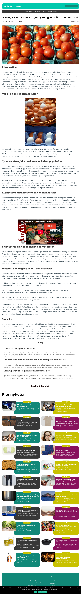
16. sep (66, 522)
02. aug (27, 402)
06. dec (66, 476)
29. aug (66, 538)
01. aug (66, 553)
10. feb (27, 461)
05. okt (66, 507)
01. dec (27, 492)
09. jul (66, 402)
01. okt (27, 522)
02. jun (27, 417)
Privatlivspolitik (43, 591)
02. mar (66, 446)
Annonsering (29, 11)
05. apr (66, 432)
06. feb (66, 461)
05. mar (27, 446)
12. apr (27, 432)
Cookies (43, 11)
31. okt (27, 507)
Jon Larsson (19, 21)
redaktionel (75, 21)
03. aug (27, 553)
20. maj (66, 417)
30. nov (66, 492)
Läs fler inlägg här (40, 386)
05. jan (27, 476)
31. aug (27, 538)
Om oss (37, 11)
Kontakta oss (52, 11)
